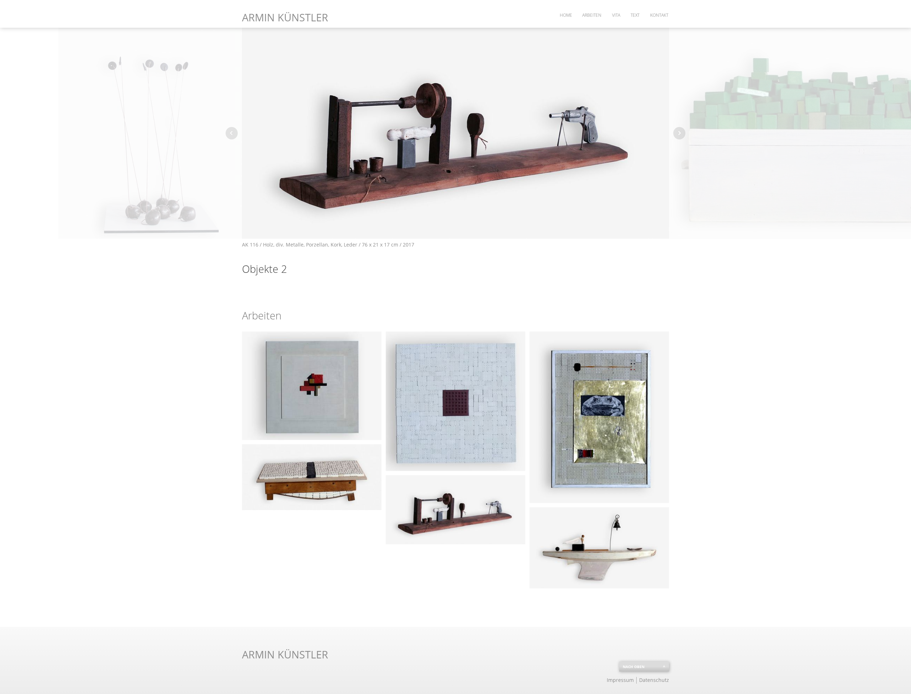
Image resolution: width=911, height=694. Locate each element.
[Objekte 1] (311, 477)
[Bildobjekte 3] (599, 417)
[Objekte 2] (455, 509)
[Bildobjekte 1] (311, 386)
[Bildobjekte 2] (455, 401)
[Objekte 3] (599, 547)
